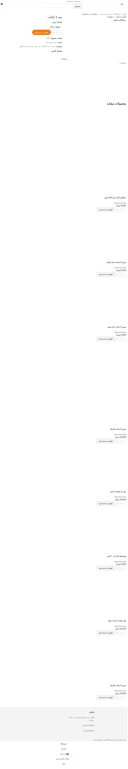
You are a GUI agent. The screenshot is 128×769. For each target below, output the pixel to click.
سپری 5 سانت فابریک (118, 429)
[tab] (64, 58)
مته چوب (37, 46)
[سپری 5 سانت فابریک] (64, 362)
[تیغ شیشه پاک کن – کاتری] (64, 527)
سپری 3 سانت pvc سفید (117, 327)
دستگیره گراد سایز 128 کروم (115, 198)
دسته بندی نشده (105, 14)
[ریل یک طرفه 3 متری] (64, 464)
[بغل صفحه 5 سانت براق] (64, 592)
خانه (124, 14)
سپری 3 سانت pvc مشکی (116, 262)
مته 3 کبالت (46, 46)
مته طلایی (22, 46)
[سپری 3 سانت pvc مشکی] (64, 233)
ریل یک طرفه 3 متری (118, 491)
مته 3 (53, 46)
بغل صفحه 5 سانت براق (117, 621)
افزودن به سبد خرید (41, 32)
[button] (106, 209)
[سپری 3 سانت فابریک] (64, 656)
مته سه (30, 46)
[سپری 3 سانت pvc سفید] (64, 298)
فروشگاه (117, 14)
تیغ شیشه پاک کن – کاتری (116, 556)
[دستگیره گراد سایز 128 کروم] (64, 131)
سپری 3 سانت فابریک (118, 685)
